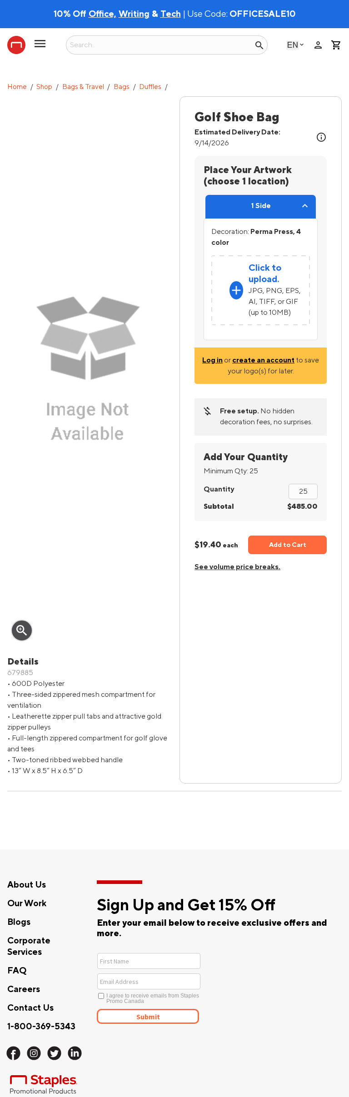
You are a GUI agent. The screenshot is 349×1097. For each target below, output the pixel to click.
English (293, 45)
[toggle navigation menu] (40, 47)
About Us (26, 884)
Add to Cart (287, 544)
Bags (122, 87)
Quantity (219, 489)
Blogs (18, 922)
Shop (44, 87)
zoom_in (22, 630)
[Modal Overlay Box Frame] (182, 987)
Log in (212, 360)
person (318, 45)
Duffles (150, 87)
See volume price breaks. (237, 567)
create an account (263, 360)
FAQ (16, 970)
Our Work (26, 903)
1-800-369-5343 (41, 1026)
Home (17, 87)
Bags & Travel (83, 87)
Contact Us (30, 1008)
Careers (23, 989)
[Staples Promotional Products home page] (16, 45)
